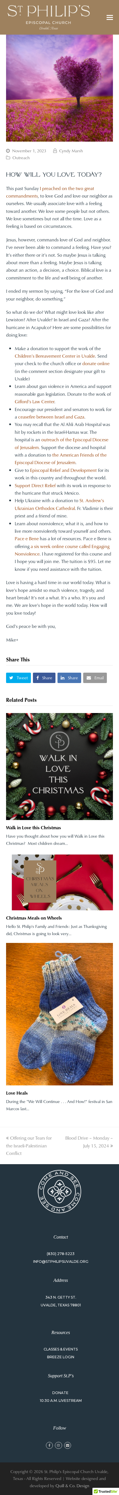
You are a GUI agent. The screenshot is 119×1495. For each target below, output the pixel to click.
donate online (95, 363)
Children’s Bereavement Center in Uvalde (55, 355)
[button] (110, 17)
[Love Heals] (59, 1014)
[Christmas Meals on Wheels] (59, 881)
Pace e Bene (27, 538)
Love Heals (17, 1092)
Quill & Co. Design (72, 1486)
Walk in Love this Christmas (33, 827)
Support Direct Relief (35, 485)
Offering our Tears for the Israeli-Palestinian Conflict (29, 1145)
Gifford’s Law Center (34, 401)
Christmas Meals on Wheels (34, 917)
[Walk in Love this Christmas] (59, 766)
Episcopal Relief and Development (63, 470)
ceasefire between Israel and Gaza (51, 416)
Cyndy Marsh (71, 151)
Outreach (21, 158)
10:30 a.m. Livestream (61, 1400)
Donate (60, 1393)
